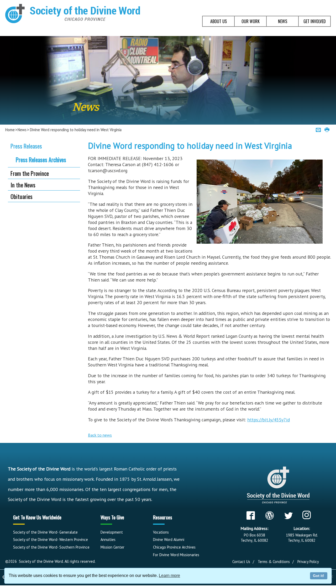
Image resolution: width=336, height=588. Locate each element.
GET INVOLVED (314, 21)
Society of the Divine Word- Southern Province (51, 547)
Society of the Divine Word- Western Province (50, 539)
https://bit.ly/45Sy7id (268, 420)
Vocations (161, 532)
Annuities (108, 539)
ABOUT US (218, 21)
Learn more (169, 575)
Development (112, 532)
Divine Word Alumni (168, 539)
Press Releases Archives (41, 159)
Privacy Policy (308, 561)
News (22, 129)
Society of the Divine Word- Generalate (45, 532)
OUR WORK (251, 21)
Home (10, 129)
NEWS (282, 21)
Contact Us (241, 561)
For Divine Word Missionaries (176, 554)
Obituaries (21, 196)
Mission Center (112, 547)
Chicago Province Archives (174, 547)
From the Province (29, 173)
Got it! (318, 576)
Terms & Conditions (274, 561)
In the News (22, 184)
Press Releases (26, 145)
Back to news (100, 435)
